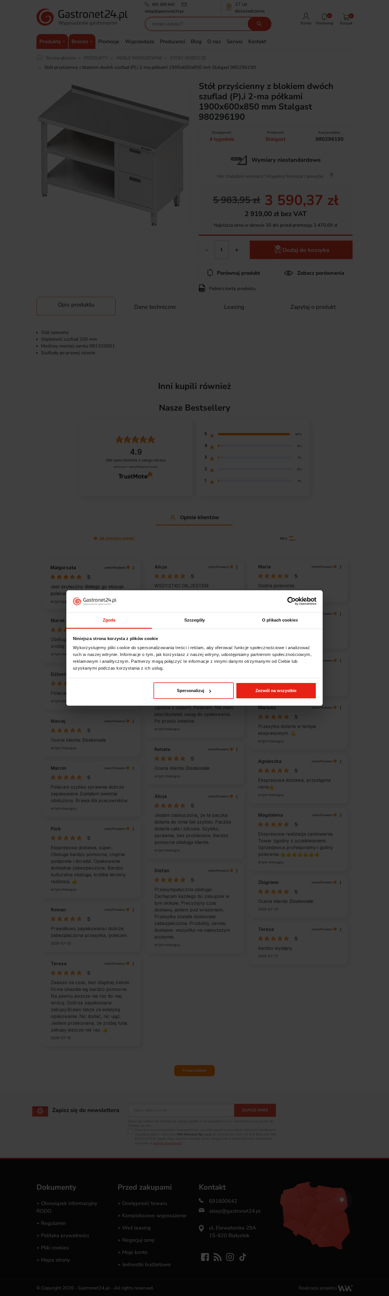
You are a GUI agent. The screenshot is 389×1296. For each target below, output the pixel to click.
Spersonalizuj (190, 690)
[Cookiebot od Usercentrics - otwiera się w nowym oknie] (291, 601)
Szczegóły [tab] (194, 620)
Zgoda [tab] (109, 620)
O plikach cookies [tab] (280, 620)
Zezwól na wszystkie (275, 690)
